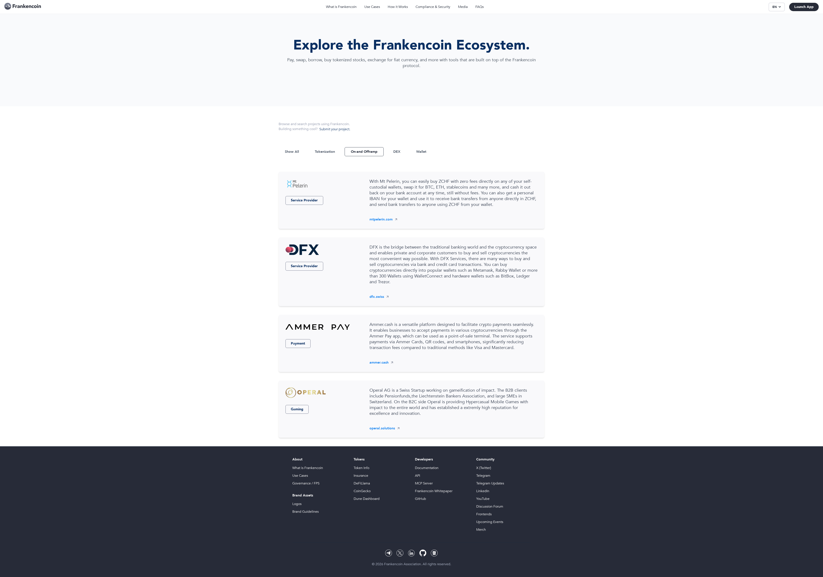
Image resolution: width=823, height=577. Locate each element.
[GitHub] (423, 553)
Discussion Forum (489, 506)
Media (463, 6)
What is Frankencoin (341, 6)
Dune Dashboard (367, 498)
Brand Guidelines (305, 511)
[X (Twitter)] (400, 553)
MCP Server (424, 483)
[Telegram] (388, 553)
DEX (396, 151)
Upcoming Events (489, 522)
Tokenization (325, 151)
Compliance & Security (433, 6)
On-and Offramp (364, 151)
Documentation (427, 468)
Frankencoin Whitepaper (433, 491)
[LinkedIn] (411, 553)
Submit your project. (334, 129)
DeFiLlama (362, 483)
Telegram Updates (490, 483)
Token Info (361, 468)
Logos (297, 504)
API (417, 475)
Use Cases (372, 6)
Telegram (483, 475)
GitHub (420, 498)
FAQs (479, 6)
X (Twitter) (483, 468)
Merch (481, 529)
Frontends (484, 514)
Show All (292, 151)
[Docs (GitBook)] (434, 553)
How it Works (398, 6)
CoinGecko (362, 491)
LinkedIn (482, 491)
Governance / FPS (306, 483)
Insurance (361, 475)
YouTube (483, 498)
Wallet (421, 151)
